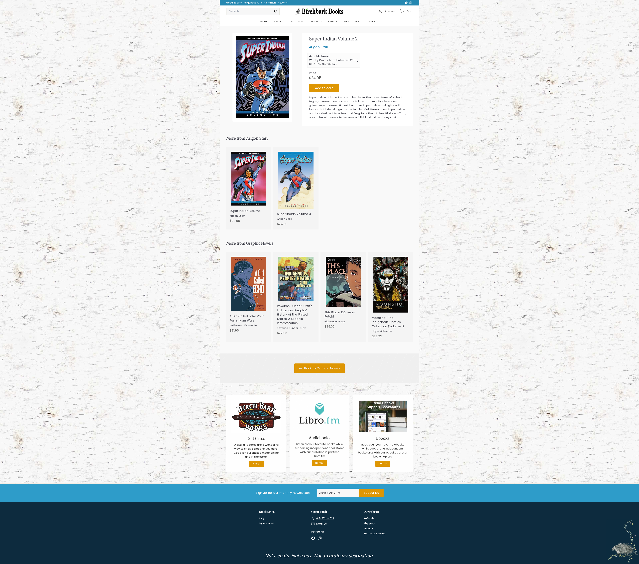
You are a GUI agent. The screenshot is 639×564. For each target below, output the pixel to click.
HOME (264, 21)
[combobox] (253, 11)
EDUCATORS (351, 21)
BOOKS (295, 21)
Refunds (369, 518)
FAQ (261, 518)
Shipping (369, 523)
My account (266, 523)
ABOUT (314, 21)
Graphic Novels (259, 243)
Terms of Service (375, 533)
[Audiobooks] (319, 416)
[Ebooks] (383, 416)
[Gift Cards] (256, 416)
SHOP (278, 21)
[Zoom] (262, 77)
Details (319, 463)
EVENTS (332, 21)
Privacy (368, 528)
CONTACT (372, 21)
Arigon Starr (319, 47)
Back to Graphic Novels (321, 368)
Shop (256, 463)
